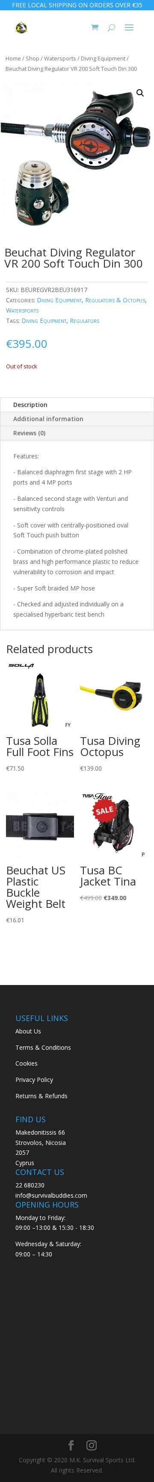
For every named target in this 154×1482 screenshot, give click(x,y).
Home (13, 58)
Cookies (26, 1063)
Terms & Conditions (43, 1047)
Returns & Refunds (41, 1096)
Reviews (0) (29, 433)
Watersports (60, 58)
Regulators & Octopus (115, 300)
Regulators (84, 320)
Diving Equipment (103, 58)
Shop (32, 58)
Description (30, 405)
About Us (28, 1031)
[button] (140, 93)
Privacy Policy (34, 1079)
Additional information (48, 419)
